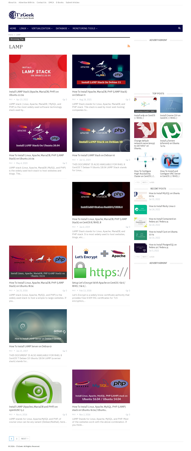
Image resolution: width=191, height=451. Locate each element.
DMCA (51, 2)
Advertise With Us (26, 2)
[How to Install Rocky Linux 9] (140, 209)
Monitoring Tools (84, 28)
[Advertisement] (125, 15)
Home (13, 28)
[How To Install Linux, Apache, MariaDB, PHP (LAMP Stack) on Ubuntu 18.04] (38, 262)
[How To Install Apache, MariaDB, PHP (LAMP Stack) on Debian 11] (101, 71)
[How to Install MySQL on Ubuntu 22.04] (140, 197)
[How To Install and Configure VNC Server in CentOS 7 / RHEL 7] (171, 160)
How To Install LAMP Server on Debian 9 (30, 346)
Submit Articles (72, 2)
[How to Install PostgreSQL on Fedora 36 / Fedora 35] (140, 248)
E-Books (60, 2)
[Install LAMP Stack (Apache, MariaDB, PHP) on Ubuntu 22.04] (38, 71)
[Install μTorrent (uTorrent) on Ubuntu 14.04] (171, 130)
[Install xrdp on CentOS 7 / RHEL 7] (145, 105)
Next (24, 439)
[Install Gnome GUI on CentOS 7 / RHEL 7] (171, 105)
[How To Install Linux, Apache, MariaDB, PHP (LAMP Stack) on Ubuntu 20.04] (38, 135)
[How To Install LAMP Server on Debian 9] (38, 326)
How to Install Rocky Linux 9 (162, 206)
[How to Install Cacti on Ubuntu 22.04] (140, 235)
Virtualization (41, 28)
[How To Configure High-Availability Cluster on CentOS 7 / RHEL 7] (145, 160)
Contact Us (41, 2)
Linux (23, 28)
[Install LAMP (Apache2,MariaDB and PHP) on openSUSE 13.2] (38, 386)
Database (61, 28)
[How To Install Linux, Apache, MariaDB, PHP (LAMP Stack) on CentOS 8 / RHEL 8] (101, 198)
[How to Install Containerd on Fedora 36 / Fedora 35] (140, 222)
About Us (12, 2)
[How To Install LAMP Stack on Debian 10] (101, 135)
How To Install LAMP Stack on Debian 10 (93, 155)
